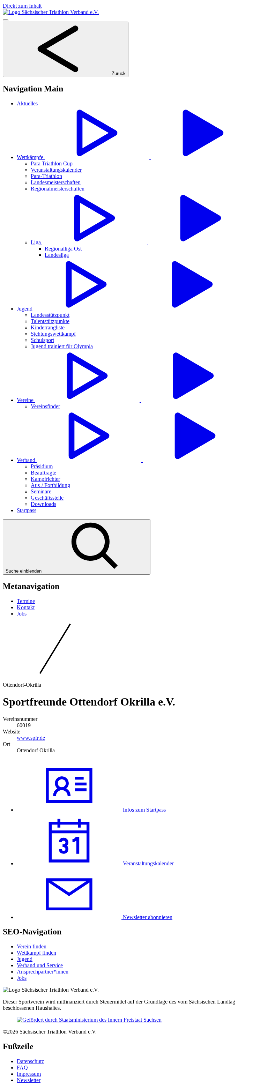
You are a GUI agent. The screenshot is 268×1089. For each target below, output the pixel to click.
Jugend (24, 959)
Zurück (118, 73)
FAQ (22, 1068)
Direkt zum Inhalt (22, 6)
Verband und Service (40, 965)
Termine (26, 601)
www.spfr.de (31, 738)
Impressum (29, 1074)
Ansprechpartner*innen (42, 972)
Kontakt (26, 607)
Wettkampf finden (36, 953)
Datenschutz (30, 1061)
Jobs (22, 614)
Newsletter (28, 1080)
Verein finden (31, 946)
